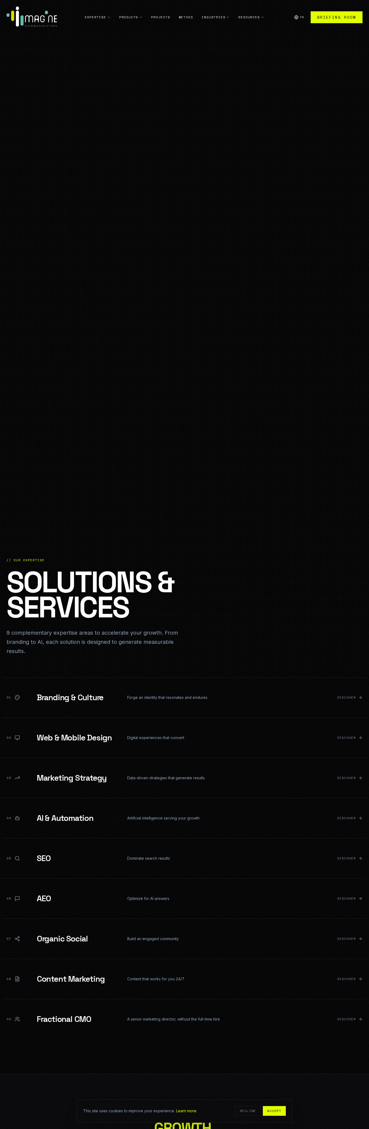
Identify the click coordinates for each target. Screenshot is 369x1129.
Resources (249, 17)
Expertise (95, 17)
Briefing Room (336, 17)
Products (128, 17)
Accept (274, 1110)
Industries (213, 17)
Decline (248, 1110)
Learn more (186, 1110)
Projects (160, 17)
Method (186, 17)
